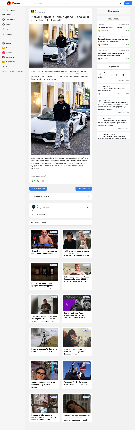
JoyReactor (104, 30)
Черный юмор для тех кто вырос (110, 27)
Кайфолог (104, 59)
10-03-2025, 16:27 (40, 13)
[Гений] (33, 206)
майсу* (100, 77)
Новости (38, 11)
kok (104, 86)
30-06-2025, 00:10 (124, 24)
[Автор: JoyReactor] (99, 31)
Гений (39, 206)
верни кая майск (104, 91)
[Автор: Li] (43, 181)
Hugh (104, 118)
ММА (44, 176)
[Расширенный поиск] (64, 3)
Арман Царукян (37, 176)
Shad (104, 100)
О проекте (5, 71)
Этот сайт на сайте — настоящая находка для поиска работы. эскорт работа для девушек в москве (113, 106)
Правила (12, 71)
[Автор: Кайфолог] (99, 59)
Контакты (20, 71)
